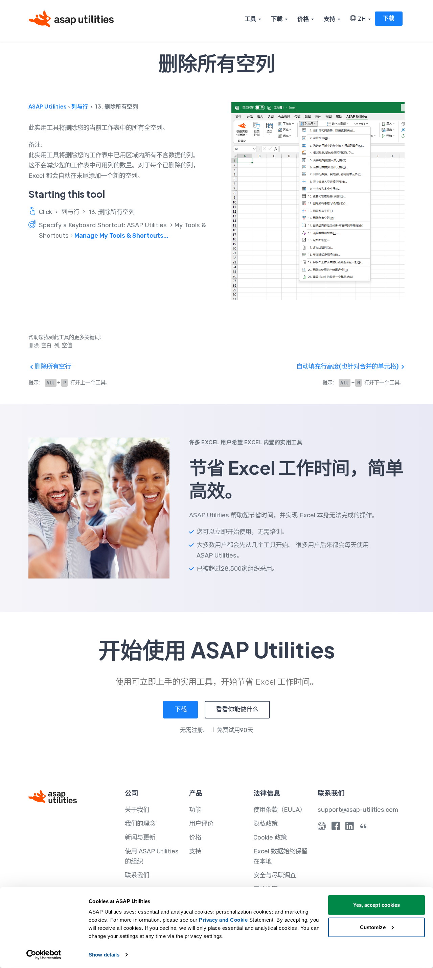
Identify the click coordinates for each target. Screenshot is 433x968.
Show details (104, 955)
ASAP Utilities (47, 106)
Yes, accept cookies (376, 905)
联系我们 (137, 875)
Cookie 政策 (270, 837)
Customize (373, 927)
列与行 (79, 106)
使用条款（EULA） (279, 809)
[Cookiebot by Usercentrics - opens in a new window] (43, 955)
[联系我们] (322, 827)
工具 (250, 18)
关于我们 (137, 809)
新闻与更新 (140, 837)
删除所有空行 (52, 366)
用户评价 (201, 823)
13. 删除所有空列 (112, 212)
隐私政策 (265, 823)
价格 (303, 18)
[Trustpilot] (363, 827)
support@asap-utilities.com (358, 809)
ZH (361, 18)
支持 (329, 18)
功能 (195, 809)
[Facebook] (336, 827)
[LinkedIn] (349, 827)
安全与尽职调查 (274, 875)
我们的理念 (140, 823)
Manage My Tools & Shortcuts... (121, 235)
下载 (276, 18)
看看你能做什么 (237, 709)
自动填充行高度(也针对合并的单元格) (348, 366)
